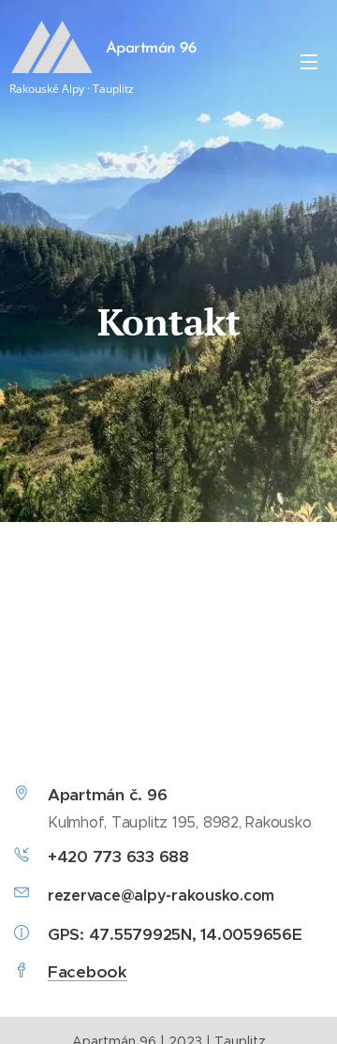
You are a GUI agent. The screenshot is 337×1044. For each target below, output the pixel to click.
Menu (309, 61)
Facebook (87, 972)
